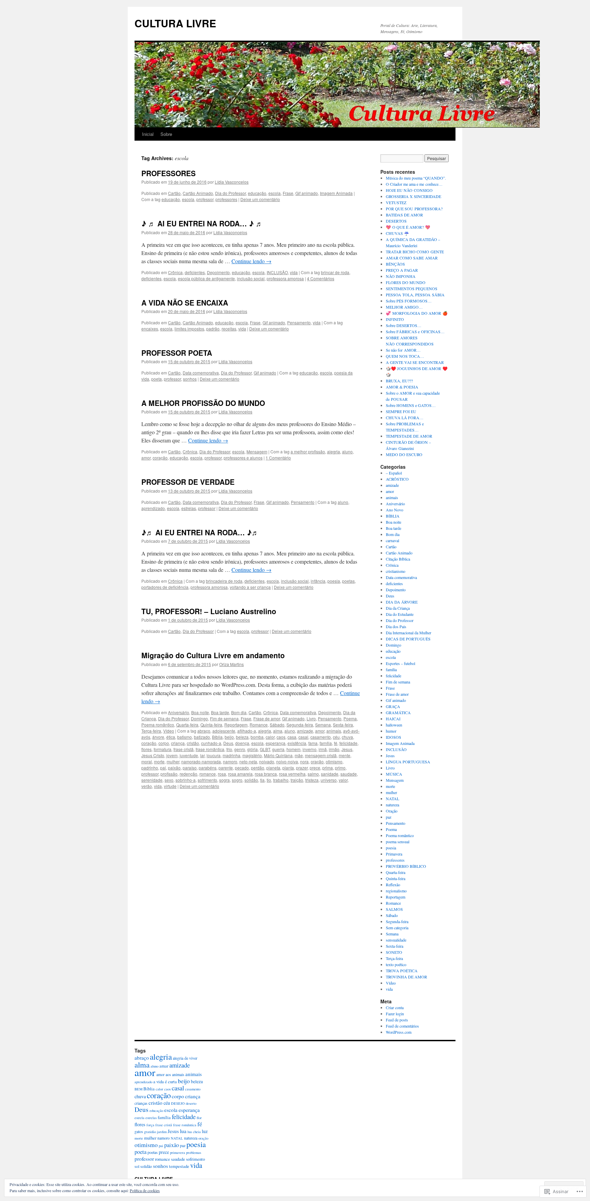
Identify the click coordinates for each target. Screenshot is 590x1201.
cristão (193, 743)
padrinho (149, 768)
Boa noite (200, 712)
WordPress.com (398, 1032)
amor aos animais (170, 1074)
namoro (230, 761)
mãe (299, 755)
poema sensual (397, 841)
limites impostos (189, 328)
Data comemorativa (201, 373)
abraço (203, 731)
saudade (348, 774)
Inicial (148, 134)
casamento (320, 737)
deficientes (195, 272)
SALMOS (394, 909)
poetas (348, 581)
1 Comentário (278, 458)
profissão (169, 774)
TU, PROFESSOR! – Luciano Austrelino (208, 611)
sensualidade (396, 940)
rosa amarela (240, 774)
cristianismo (395, 571)
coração (160, 458)
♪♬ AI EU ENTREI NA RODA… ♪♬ (200, 532)
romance (207, 774)
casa (291, 737)
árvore (158, 737)
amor (146, 458)
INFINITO (395, 319)
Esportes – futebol (400, 663)
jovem (172, 755)
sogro (237, 780)
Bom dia (239, 712)
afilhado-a (246, 731)
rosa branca (266, 774)
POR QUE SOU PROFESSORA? (414, 208)
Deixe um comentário (260, 199)
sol (137, 1166)
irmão (334, 749)
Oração (391, 811)
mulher (173, 761)
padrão (213, 328)
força (150, 1124)
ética (170, 737)
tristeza (312, 780)
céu (336, 737)
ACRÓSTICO (397, 479)
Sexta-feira (343, 724)
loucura (214, 755)
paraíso (190, 768)
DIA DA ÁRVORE (402, 602)
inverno (310, 749)
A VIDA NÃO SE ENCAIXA (184, 302)
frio (229, 749)
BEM (138, 1089)
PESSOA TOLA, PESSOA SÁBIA (415, 294)
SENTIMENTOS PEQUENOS (411, 288)
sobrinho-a (185, 780)
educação (257, 193)
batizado (202, 737)
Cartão (174, 193)
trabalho (281, 780)
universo (329, 780)
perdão (257, 768)
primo (340, 768)
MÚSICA (394, 774)
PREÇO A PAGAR (402, 270)
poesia (333, 581)
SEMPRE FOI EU (401, 411)
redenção (188, 774)
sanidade (329, 774)
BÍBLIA (392, 516)
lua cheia (194, 1131)
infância (318, 581)
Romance (259, 724)
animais (333, 731)
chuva (347, 737)
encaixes (149, 328)
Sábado (277, 724)
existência (296, 743)
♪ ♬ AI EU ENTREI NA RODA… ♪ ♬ (202, 223)
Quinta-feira (211, 724)
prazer (302, 768)
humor (391, 731)
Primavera (394, 854)
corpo (163, 743)
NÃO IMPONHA (401, 276)
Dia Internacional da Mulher (408, 632)
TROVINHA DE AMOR (406, 976)
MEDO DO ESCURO (404, 454)
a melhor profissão (308, 451)
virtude (170, 786)
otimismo (334, 761)
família (326, 743)
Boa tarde (220, 712)
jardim (162, 1131)
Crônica (175, 272)
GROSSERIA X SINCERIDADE (413, 196)
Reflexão (393, 884)
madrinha (231, 755)
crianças (141, 1103)
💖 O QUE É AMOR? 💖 (408, 227)
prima (327, 768)
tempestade (179, 1166)
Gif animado (306, 193)
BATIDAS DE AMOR (404, 214)
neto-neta (248, 761)
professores (226, 199)
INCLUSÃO (277, 272)
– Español (394, 473)
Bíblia (217, 737)
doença (242, 743)
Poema (350, 718)
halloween (394, 724)
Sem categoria (397, 927)
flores (146, 749)
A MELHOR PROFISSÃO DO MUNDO (203, 403)
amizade (305, 731)
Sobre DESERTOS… (403, 325)
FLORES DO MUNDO (405, 282)
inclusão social (251, 278)
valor (343, 780)
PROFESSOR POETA (176, 353)
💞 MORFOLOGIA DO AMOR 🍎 (417, 313)
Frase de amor (266, 718)
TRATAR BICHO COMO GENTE (415, 251)
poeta (156, 379)
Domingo (199, 718)
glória (252, 749)
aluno (347, 451)
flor (199, 1117)
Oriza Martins (231, 664)
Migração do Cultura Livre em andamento (213, 655)
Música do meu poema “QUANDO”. (416, 178)
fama (313, 743)
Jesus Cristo (152, 755)
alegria (333, 451)
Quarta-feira (187, 724)
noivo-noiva (287, 761)
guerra (278, 749)
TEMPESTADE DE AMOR (409, 436)
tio (269, 780)
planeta (273, 768)
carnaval (392, 540)
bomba (257, 737)
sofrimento (207, 780)
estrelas (188, 508)
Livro (311, 718)
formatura (162, 749)
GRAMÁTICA (398, 712)
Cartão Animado (198, 193)
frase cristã (183, 749)
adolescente (223, 731)
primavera (177, 1152)
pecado (242, 768)
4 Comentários (320, 278)
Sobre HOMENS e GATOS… (411, 405)
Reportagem (236, 724)
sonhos (190, 379)
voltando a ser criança (250, 587)
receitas (229, 328)
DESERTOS (396, 221)
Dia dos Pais (396, 626)
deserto (191, 1103)
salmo (313, 774)
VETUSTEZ (396, 202)
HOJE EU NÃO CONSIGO (409, 190)
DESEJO (178, 1103)
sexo (169, 780)
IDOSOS (393, 737)
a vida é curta (165, 1081)
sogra (224, 780)
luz (205, 1131)
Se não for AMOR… (403, 350)
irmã (323, 749)
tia (262, 780)
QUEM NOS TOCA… (405, 356)
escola (274, 193)
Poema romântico (157, 724)
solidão (251, 780)
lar (202, 755)
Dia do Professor (230, 193)
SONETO (394, 952)
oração (317, 761)
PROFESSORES (168, 173)
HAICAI (393, 718)
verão (146, 786)
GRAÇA (393, 706)
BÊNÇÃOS (395, 264)
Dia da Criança (398, 608)
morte (159, 761)
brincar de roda (335, 272)
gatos (139, 1131)
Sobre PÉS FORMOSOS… (409, 300)
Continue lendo (251, 261)
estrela (139, 1117)
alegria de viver (185, 1058)
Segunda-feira (299, 724)
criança (178, 743)
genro (239, 749)
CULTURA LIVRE (175, 23)
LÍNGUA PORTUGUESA (408, 761)
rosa (222, 774)
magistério (252, 755)
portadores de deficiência (164, 587)
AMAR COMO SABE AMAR (412, 257)
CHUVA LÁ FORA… (404, 417)
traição (297, 780)
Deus (228, 743)
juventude (189, 755)
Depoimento (218, 272)
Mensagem (257, 451)
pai (163, 768)
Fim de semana (224, 718)
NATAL (392, 798)
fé (335, 743)
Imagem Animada (336, 193)
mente (344, 755)
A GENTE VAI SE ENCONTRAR (415, 362)
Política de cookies (145, 1190)
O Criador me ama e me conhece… (414, 184)
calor (270, 737)
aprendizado (153, 508)
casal (303, 737)
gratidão (150, 1131)
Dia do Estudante (399, 614)
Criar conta (395, 1007)
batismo (184, 737)
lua (183, 1131)
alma (277, 731)
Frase (288, 193)
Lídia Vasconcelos (232, 182)
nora (304, 761)
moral (146, 761)
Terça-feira (151, 731)
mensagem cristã (321, 755)
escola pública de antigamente (206, 278)
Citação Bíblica (398, 559)
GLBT (265, 749)
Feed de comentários (402, 1026)
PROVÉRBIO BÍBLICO (406, 866)
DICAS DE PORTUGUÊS (408, 638)
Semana (323, 724)
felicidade (348, 743)
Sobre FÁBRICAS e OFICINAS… (415, 331)
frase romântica (210, 749)
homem (293, 749)
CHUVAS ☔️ (397, 233)
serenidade (152, 780)
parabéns (207, 768)
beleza (242, 737)
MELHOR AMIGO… (404, 307)
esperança (275, 743)
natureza (392, 804)
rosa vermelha (292, 774)
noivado (266, 761)
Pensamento (299, 322)
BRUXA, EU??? (399, 380)
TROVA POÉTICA (402, 970)
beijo (229, 737)
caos (281, 737)
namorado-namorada (201, 761)
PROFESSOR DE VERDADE (188, 482)
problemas (193, 1152)
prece (315, 768)
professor (204, 199)
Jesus (346, 749)
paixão (174, 768)
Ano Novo (394, 509)
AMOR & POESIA (402, 387)
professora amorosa (285, 278)
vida (294, 272)
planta (288, 768)
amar (163, 1066)
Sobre (166, 134)
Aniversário (178, 712)
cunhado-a (211, 743)
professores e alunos (243, 458)
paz (388, 817)
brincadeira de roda (224, 581)
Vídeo (168, 731)
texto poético (396, 964)
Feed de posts (397, 1019)
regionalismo (396, 890)
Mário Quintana (278, 755)
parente (226, 768)
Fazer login (395, 1013)
